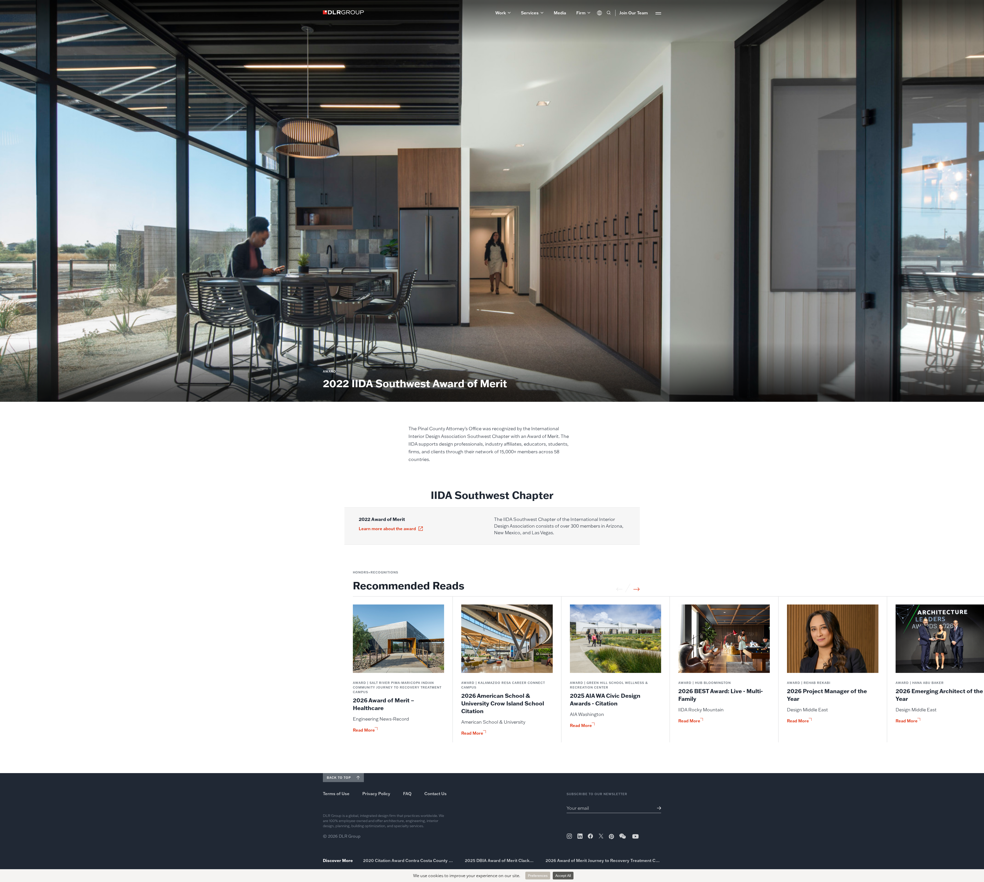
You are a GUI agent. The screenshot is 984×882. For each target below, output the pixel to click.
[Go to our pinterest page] (611, 836)
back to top (339, 778)
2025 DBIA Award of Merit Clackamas (500, 860)
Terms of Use (336, 793)
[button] (503, 12)
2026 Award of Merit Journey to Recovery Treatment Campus (603, 860)
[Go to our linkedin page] (580, 836)
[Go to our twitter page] (601, 837)
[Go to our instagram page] (569, 836)
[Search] (608, 12)
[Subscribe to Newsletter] (657, 808)
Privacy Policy (376, 793)
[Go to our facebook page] (590, 836)
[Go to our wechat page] (623, 839)
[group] (398, 673)
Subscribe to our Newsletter (597, 794)
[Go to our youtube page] (635, 836)
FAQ (407, 793)
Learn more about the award (387, 528)
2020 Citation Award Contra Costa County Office (409, 860)
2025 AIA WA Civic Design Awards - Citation (605, 699)
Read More (364, 730)
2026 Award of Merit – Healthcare (383, 704)
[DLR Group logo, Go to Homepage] (343, 12)
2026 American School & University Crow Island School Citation (502, 703)
